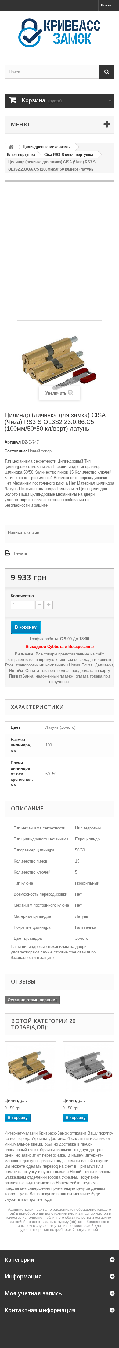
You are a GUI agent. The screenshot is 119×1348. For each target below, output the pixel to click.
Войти (106, 5)
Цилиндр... (16, 1100)
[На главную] (11, 147)
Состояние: (16, 451)
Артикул (13, 442)
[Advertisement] (59, 251)
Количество (22, 596)
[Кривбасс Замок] (59, 33)
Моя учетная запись (33, 1293)
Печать (20, 553)
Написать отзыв (23, 532)
